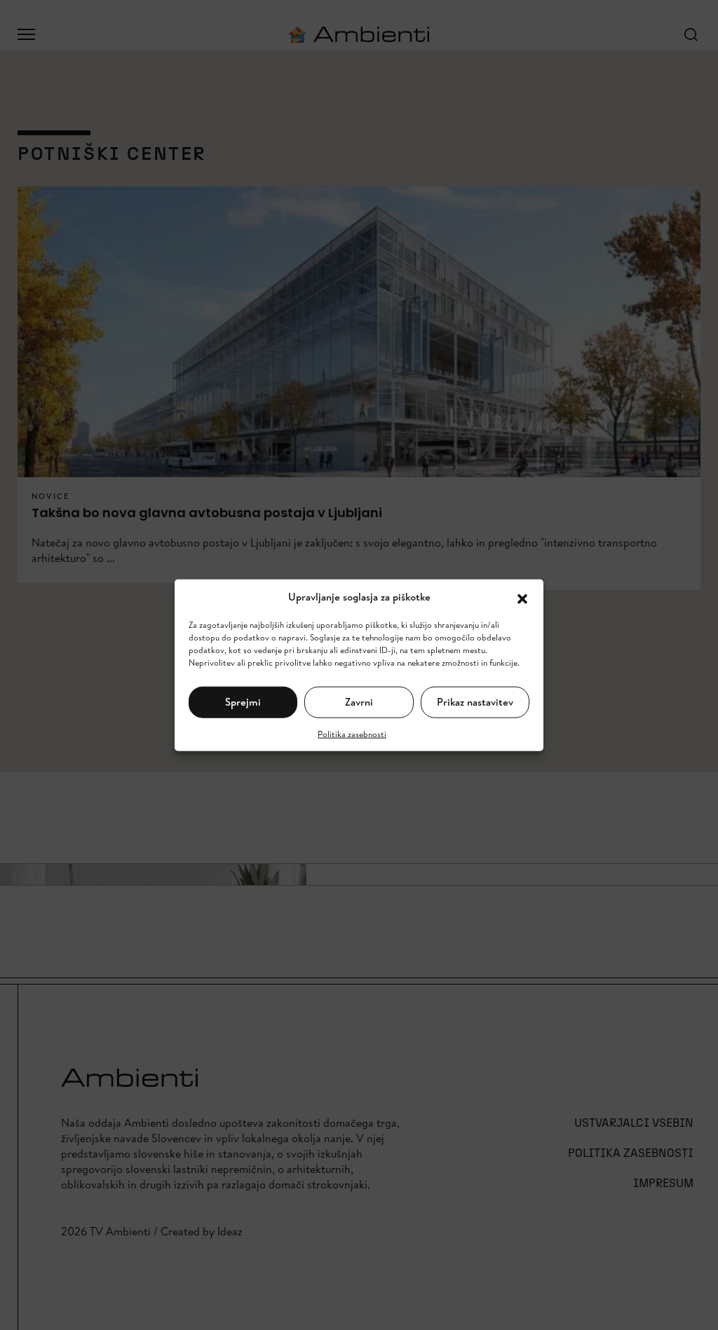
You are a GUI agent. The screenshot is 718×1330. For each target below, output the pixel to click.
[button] (522, 597)
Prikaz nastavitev (475, 701)
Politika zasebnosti (352, 733)
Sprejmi (243, 701)
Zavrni (359, 701)
